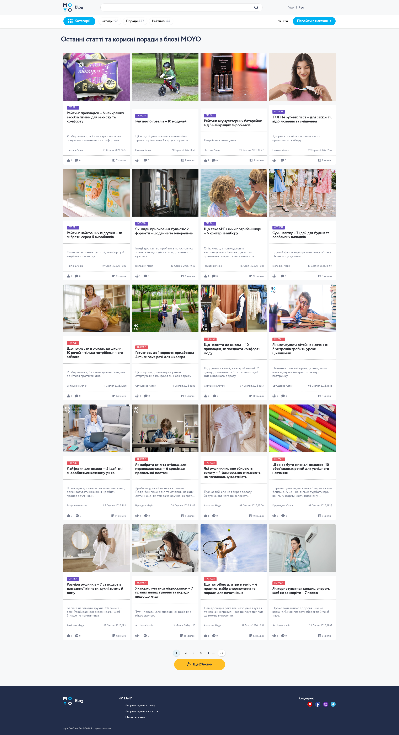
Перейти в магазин (312, 21)
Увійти (283, 21)
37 (221, 653)
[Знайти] (256, 7)
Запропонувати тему (140, 705)
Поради (135, 21)
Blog (79, 7)
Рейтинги (161, 21)
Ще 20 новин (202, 664)
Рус (301, 7)
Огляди (110, 21)
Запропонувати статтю (142, 711)
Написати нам (135, 717)
